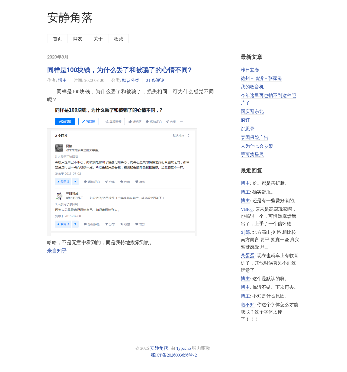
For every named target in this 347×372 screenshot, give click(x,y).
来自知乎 (57, 250)
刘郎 (245, 232)
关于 (98, 38)
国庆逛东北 (252, 111)
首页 (57, 38)
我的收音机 (252, 86)
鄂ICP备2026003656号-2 (173, 355)
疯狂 (245, 120)
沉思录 (248, 128)
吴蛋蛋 (248, 255)
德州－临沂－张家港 (261, 78)
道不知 (248, 304)
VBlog (247, 209)
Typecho (183, 348)
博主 (62, 80)
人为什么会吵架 (257, 146)
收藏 (118, 38)
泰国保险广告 (254, 137)
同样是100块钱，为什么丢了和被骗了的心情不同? (119, 69)
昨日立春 (250, 69)
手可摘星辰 (252, 154)
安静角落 (70, 17)
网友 (77, 38)
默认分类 (130, 80)
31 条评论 (155, 80)
